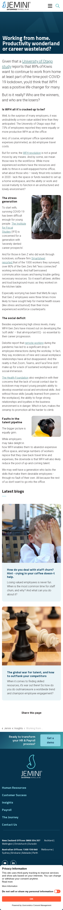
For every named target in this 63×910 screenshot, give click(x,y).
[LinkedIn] (13, 863)
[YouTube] (5, 863)
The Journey (10, 817)
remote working (34, 343)
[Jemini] (16, 6)
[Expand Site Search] (57, 6)
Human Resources (14, 788)
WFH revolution (32, 152)
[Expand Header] (50, 6)
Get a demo (50, 740)
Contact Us (9, 825)
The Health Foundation (15, 377)
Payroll (7, 810)
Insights (7, 802)
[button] (5, 863)
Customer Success (14, 795)
